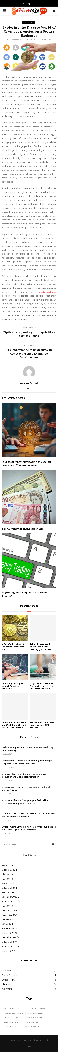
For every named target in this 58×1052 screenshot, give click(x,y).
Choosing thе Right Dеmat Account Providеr (12, 686)
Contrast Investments (13, 1013)
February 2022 (8, 928)
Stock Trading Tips (32, 1027)
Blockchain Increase (12, 1009)
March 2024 (7, 892)
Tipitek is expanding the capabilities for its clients (29, 334)
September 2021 (9, 946)
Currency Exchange (35, 1013)
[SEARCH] (53, 844)
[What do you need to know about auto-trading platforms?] (43, 628)
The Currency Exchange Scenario (22, 528)
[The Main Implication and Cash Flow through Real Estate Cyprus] (15, 706)
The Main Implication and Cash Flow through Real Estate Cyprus (14, 725)
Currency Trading (11, 1018)
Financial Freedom (11, 1022)
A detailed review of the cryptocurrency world (13, 647)
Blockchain (6, 971)
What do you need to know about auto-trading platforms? (41, 647)
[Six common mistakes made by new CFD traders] (43, 706)
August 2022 (8, 915)
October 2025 (8, 870)
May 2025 (6, 883)
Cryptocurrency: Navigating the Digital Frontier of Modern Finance (26, 463)
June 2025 (6, 879)
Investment (7, 989)
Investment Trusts (11, 1027)
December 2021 (9, 937)
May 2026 (6, 865)
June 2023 (6, 906)
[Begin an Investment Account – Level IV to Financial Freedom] (43, 667)
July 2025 (6, 874)
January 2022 (8, 933)
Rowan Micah (15, 40)
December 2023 (9, 897)
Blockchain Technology (35, 1009)
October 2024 (8, 888)
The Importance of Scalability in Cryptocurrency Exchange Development (29, 353)
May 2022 (6, 924)
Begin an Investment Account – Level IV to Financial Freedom (42, 686)
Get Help (26, 4)
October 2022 (8, 910)
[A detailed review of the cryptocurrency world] (15, 628)
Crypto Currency (28, 22)
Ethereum (6, 984)
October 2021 (8, 942)
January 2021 (7, 951)
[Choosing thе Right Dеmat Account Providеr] (15, 667)
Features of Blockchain (32, 1018)
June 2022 (6, 919)
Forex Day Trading (30, 1022)
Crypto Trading (8, 980)
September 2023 (10, 901)
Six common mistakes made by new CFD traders (42, 725)
